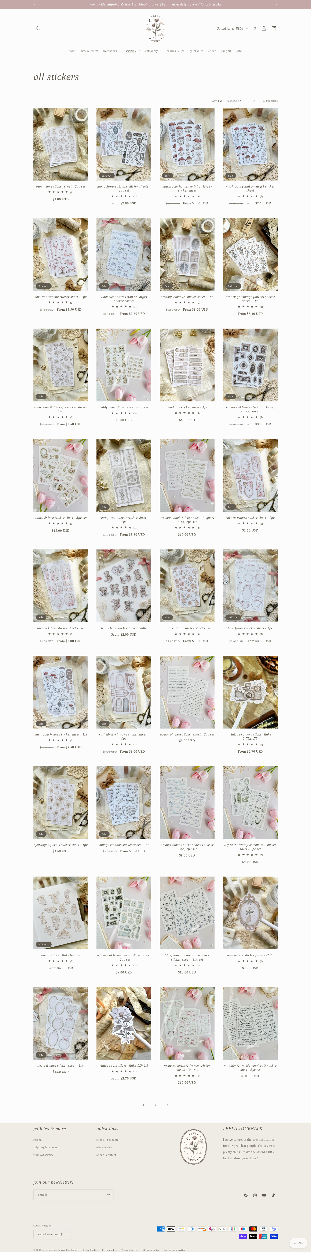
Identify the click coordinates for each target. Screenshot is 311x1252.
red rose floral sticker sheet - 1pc (187, 628)
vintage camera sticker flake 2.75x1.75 (250, 736)
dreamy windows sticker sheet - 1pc (187, 297)
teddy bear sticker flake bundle (124, 628)
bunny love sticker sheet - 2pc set (60, 186)
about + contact (106, 1155)
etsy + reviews (105, 1147)
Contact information (175, 1249)
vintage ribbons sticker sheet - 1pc (124, 845)
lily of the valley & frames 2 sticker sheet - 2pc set (250, 847)
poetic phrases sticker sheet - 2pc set (187, 734)
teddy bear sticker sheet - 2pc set (124, 407)
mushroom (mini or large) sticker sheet (250, 188)
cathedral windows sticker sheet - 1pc (124, 736)
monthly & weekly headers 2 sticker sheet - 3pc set (250, 1068)
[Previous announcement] (34, 4)
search (37, 1139)
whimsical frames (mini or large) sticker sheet (250, 409)
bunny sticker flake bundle (60, 955)
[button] (38, 28)
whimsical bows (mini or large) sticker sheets (124, 299)
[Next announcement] (276, 4)
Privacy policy (109, 1249)
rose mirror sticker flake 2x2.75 (250, 955)
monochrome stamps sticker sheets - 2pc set (123, 188)
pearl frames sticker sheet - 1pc (60, 1065)
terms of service (43, 1155)
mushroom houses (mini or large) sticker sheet (187, 188)
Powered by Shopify (68, 1249)
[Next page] (167, 1105)
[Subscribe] (108, 1194)
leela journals (50, 1249)
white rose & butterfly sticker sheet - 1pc (60, 409)
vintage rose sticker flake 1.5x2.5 (123, 1065)
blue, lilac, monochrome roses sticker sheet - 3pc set (187, 957)
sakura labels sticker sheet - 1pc (60, 628)
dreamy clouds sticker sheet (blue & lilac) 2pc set (187, 847)
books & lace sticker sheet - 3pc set (60, 517)
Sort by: (217, 100)
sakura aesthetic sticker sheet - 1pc (61, 297)
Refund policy (90, 1249)
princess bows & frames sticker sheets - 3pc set (187, 1068)
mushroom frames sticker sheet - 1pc (61, 734)
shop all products (107, 1139)
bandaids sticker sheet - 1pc (187, 407)
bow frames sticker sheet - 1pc (250, 628)
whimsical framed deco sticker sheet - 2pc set (124, 957)
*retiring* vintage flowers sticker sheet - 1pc (250, 299)
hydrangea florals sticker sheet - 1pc (61, 845)
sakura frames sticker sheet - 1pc (250, 517)
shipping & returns (45, 1147)
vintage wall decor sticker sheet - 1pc (123, 520)
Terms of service (130, 1249)
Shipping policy (151, 1249)
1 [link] (143, 1105)
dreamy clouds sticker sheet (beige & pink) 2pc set (187, 520)
